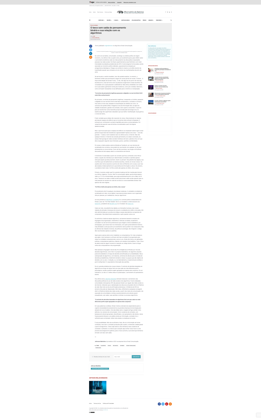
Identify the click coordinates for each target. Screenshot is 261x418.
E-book (116, 20)
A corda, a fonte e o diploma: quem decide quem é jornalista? (163, 101)
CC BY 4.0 (105, 409)
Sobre (94, 12)
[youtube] (169, 12)
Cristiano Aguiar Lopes (160, 95)
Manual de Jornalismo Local (130, 2)
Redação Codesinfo (160, 72)
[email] (90, 57)
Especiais (101, 20)
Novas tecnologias (94, 25)
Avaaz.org (130, 203)
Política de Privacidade (108, 403)
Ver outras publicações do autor (100, 368)
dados (109, 345)
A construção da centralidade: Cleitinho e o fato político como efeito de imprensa (162, 78)
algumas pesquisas (110, 279)
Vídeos (144, 20)
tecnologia (98, 347)
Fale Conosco (100, 12)
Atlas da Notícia (111, 2)
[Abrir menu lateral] (89, 20)
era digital (115, 345)
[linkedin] (90, 53)
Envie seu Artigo (108, 12)
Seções (109, 20)
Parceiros (158, 20)
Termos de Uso (97, 403)
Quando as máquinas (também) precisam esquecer (98, 391)
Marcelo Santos (159, 88)
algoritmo (103, 345)
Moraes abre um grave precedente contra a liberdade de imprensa (162, 94)
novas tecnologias (130, 345)
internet (122, 345)
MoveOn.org (113, 203)
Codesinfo (119, 2)
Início (90, 12)
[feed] (171, 12)
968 (94, 36)
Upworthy (98, 203)
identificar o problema (112, 199)
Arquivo (150, 20)
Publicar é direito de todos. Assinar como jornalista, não (161, 86)
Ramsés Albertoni (159, 80)
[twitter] (167, 12)
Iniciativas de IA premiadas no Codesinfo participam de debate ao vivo (163, 69)
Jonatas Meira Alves (160, 103)
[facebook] (165, 12)
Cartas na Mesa (125, 20)
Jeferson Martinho (95, 37)
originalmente (108, 45)
